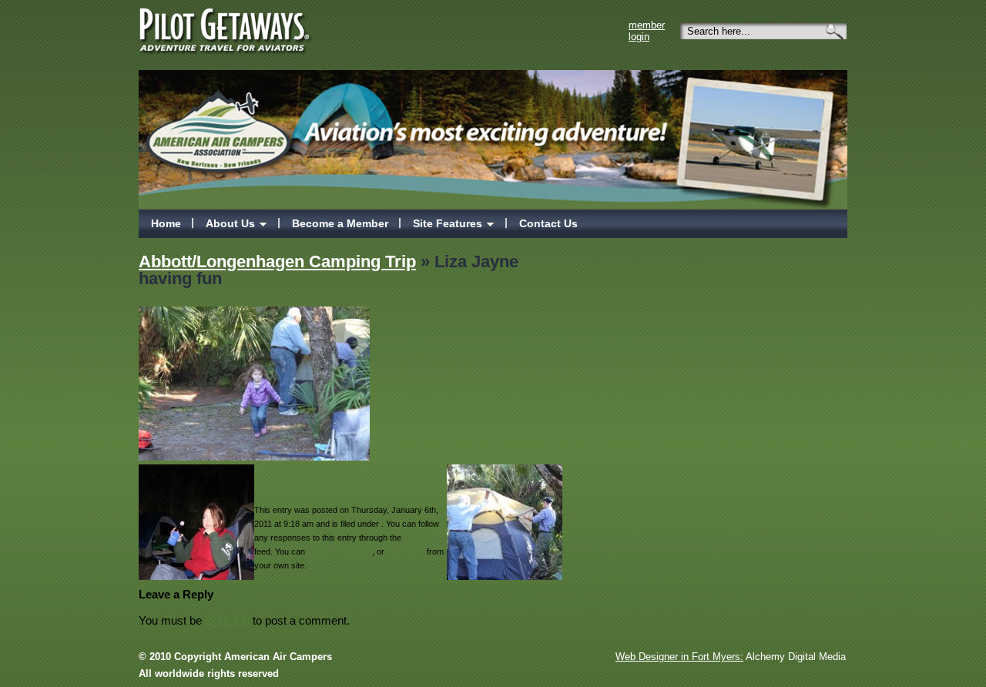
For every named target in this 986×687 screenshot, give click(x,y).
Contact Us (548, 223)
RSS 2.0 (419, 537)
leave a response (339, 551)
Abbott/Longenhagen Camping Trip (277, 261)
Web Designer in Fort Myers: (679, 656)
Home (166, 223)
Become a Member (340, 223)
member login (647, 30)
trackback (405, 551)
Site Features (447, 223)
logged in (227, 620)
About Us (230, 223)
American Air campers (220, 124)
